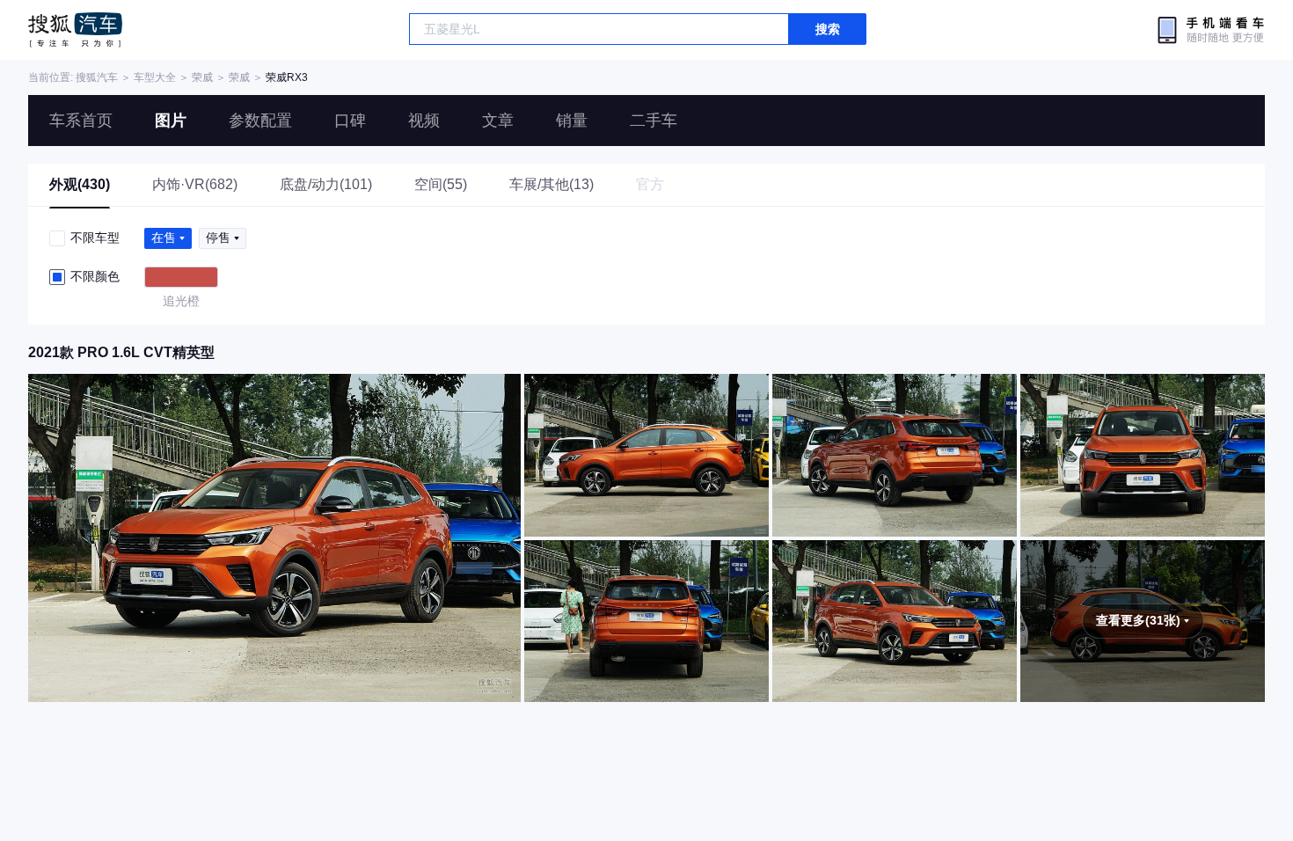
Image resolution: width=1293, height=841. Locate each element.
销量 (572, 120)
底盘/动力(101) (326, 184)
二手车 (653, 120)
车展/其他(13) (551, 184)
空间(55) (440, 184)
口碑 (350, 120)
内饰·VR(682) (194, 184)
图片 (170, 120)
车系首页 (81, 120)
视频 (424, 120)
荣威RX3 (287, 77)
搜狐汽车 (75, 30)
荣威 (202, 77)
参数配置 (260, 120)
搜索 (827, 29)
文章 (498, 120)
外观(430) (79, 184)
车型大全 (155, 77)
